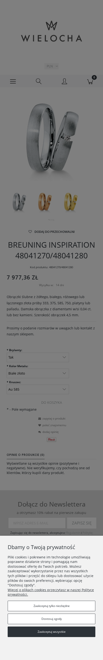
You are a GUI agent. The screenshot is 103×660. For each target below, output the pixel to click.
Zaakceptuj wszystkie (52, 632)
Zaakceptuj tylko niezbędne (52, 606)
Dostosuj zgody (51, 619)
